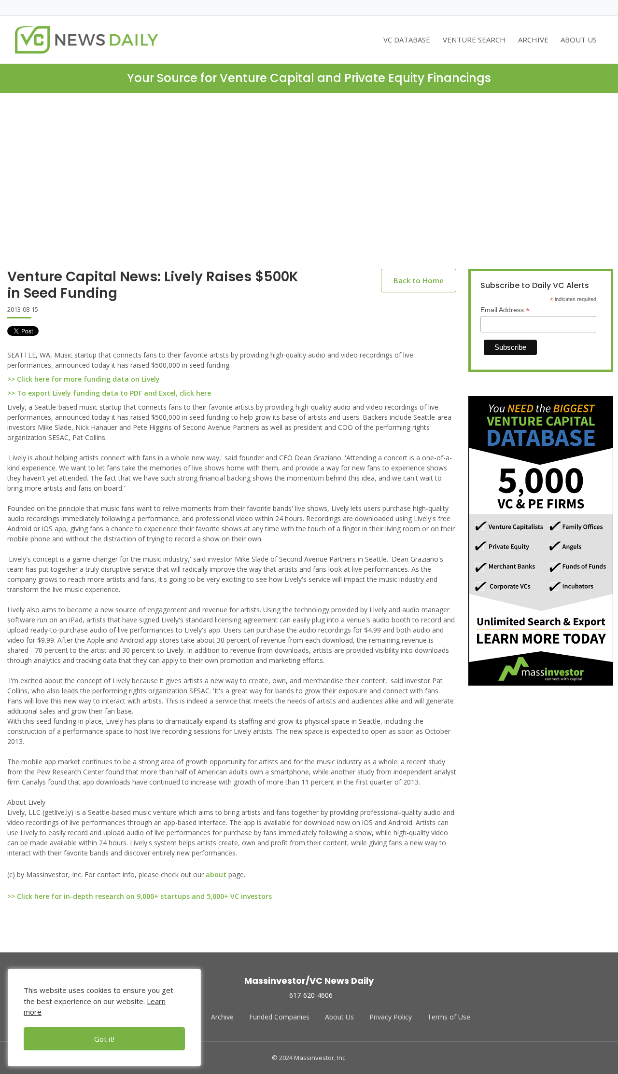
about (216, 874)
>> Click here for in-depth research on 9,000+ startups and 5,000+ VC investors (139, 896)
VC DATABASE (406, 39)
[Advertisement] (309, 188)
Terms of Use (448, 1016)
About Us (339, 1016)
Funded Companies (279, 1016)
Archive (222, 1016)
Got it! (104, 1039)
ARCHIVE (533, 39)
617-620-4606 (311, 995)
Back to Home (418, 280)
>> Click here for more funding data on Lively (83, 379)
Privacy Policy (390, 1016)
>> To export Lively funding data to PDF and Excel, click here (109, 393)
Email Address (505, 310)
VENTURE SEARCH (474, 39)
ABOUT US (579, 39)
